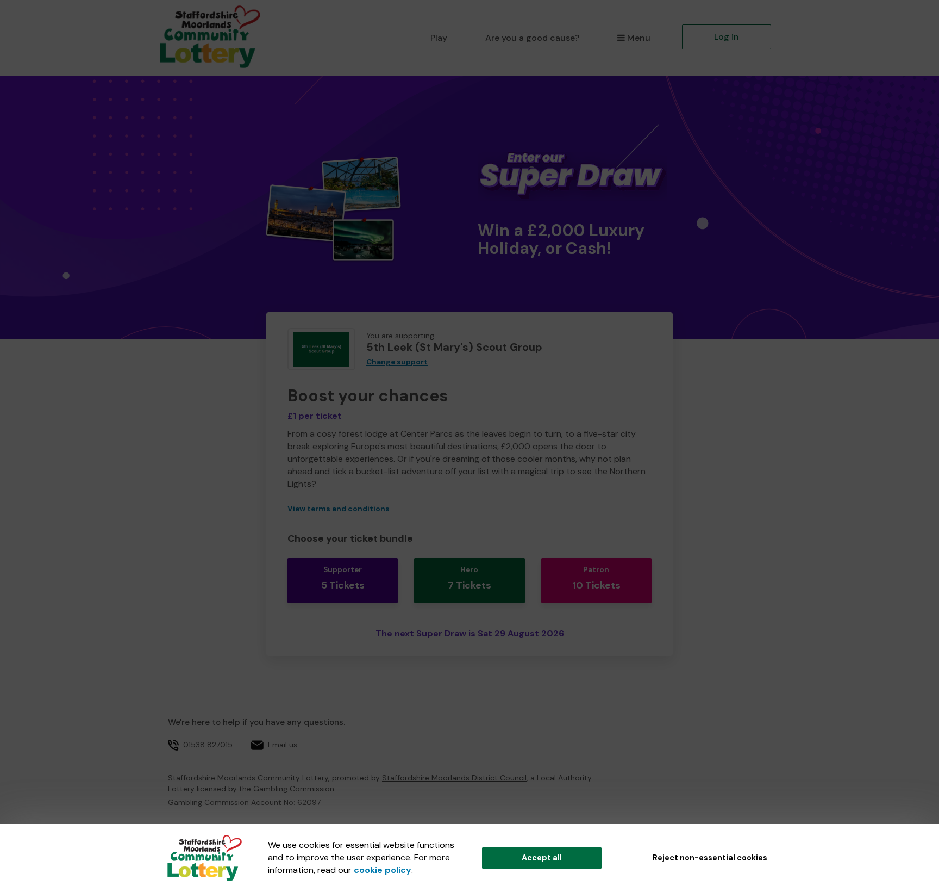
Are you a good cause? (532, 38)
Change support (397, 362)
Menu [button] (638, 38)
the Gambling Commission (286, 789)
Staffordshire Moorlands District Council (454, 778)
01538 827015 (208, 744)
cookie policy (382, 870)
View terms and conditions (338, 508)
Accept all (542, 858)
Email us (282, 744)
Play (438, 38)
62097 (309, 802)
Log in (726, 36)
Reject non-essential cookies (710, 858)
